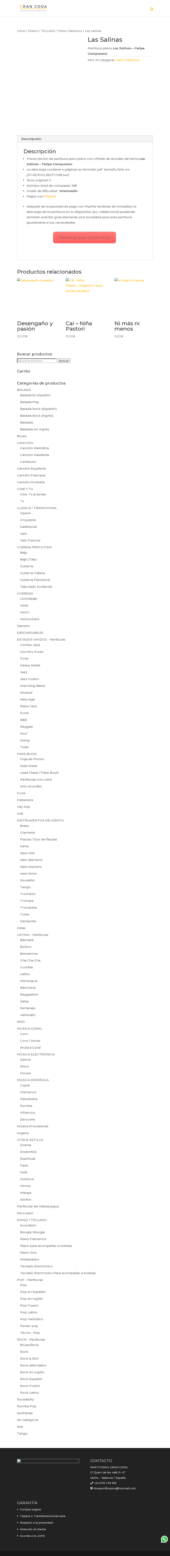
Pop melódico (31, 1319)
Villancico (27, 1112)
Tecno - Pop (30, 1333)
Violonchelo (29, 619)
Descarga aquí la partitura (84, 237)
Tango (25, 887)
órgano (23, 1133)
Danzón (23, 626)
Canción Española (31, 468)
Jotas (21, 928)
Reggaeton (29, 994)
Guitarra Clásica (32, 573)
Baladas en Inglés (34, 429)
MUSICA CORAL (29, 1028)
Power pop (29, 1326)
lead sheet (28, 766)
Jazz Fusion (29, 679)
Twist (24, 747)
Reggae (26, 727)
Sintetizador (29, 1259)
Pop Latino (28, 1312)
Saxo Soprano (31, 867)
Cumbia (26, 967)
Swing (25, 740)
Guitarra (26, 566)
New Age (27, 699)
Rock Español (31, 1379)
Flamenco (28, 1092)
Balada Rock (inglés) (36, 416)
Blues (22, 436)
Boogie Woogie (32, 1232)
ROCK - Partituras (31, 1339)
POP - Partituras (30, 1280)
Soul (23, 733)
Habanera (25, 800)
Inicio (21, 31)
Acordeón (28, 1225)
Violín (24, 612)
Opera (25, 513)
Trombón (28, 894)
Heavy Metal (30, 665)
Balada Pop (29, 402)
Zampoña (28, 921)
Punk (24, 713)
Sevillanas (25, 1413)
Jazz (23, 672)
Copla (25, 1085)
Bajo (23, 552)
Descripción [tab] (31, 139)
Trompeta (28, 907)
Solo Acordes (31, 786)
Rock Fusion (30, 1386)
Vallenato (27, 1015)
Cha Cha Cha (30, 960)
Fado (24, 1165)
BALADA (24, 390)
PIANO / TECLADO (42, 31)
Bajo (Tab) (28, 559)
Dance (25, 1059)
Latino (25, 974)
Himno (25, 1186)
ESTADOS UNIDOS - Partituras (41, 639)
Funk (24, 658)
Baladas (26, 422)
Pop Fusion (29, 1305)
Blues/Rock (29, 1345)
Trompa (26, 901)
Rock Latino (29, 1393)
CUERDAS (25, 593)
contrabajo (28, 599)
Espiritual (27, 1159)
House (25, 1073)
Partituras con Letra (36, 779)
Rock (24, 1352)
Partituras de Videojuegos (38, 1206)
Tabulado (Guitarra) (36, 587)
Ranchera (27, 988)
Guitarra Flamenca (35, 580)
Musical (26, 692)
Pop (23, 1285)
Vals (23, 533)
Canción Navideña (34, 455)
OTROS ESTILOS (30, 1140)
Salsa (24, 1001)
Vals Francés (30, 540)
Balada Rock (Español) (38, 409)
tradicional (28, 527)
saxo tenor (28, 873)
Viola (24, 605)
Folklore (27, 1179)
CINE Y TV (25, 489)
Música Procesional (32, 1126)
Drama (25, 1145)
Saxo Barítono (31, 860)
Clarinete (27, 832)
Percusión (25, 1213)
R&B (23, 720)
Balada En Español (35, 395)
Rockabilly (25, 1399)
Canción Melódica (34, 448)
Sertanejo (27, 1008)
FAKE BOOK (27, 754)
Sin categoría (27, 1420)
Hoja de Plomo (32, 759)
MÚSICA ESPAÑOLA (33, 1080)
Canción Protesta (31, 482)
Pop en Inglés (31, 1299)
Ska (20, 1427)
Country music (32, 652)
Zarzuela (27, 1119)
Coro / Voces (30, 1041)
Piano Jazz (28, 706)
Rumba (26, 1106)
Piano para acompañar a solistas (46, 1246)
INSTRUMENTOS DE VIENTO (40, 820)
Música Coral (30, 1047)
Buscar (64, 360)
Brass (24, 826)
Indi (20, 813)
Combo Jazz (30, 645)
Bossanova (29, 953)
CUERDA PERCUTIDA (34, 547)
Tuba (24, 914)
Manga (25, 1193)
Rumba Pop (26, 1406)
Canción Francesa (31, 475)
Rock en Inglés (32, 1372)
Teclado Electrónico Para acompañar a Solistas (58, 1273)
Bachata (26, 940)
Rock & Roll (29, 1358)
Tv (22, 501)
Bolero (25, 947)
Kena (24, 846)
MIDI (21, 1022)
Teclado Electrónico (36, 1266)
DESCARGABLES (30, 633)
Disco (24, 1066)
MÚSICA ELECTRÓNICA (36, 1054)
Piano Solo (28, 1253)
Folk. (24, 1172)
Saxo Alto (27, 853)
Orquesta (28, 520)
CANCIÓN (25, 443)
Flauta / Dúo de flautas (38, 839)
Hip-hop (23, 807)
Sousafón (27, 880)
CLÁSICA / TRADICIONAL (37, 508)
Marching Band (32, 686)
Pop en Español (33, 1292)
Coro (24, 1034)
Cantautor (28, 462)
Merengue (29, 981)
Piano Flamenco (70, 31)
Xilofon (25, 1199)
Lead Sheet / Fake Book (39, 773)
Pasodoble (29, 1099)
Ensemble (28, 1152)
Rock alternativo (33, 1365)
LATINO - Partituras (32, 935)
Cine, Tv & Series (33, 494)
